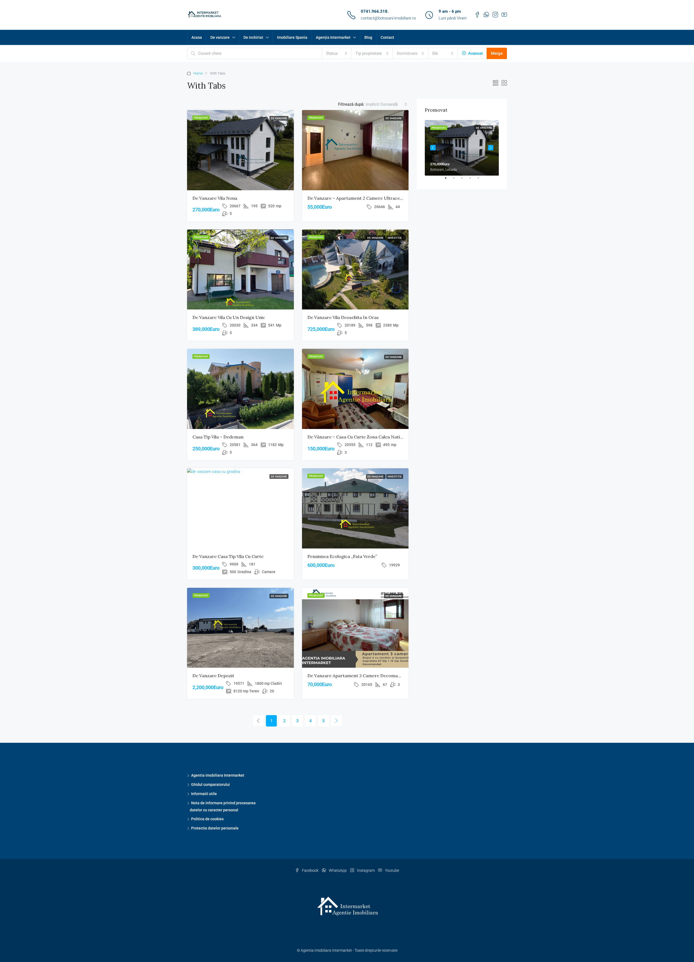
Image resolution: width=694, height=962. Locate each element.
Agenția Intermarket (333, 37)
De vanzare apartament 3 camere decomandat (357, 675)
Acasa (196, 37)
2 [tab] (456, 180)
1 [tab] (448, 180)
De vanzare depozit (213, 675)
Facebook (310, 870)
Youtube (391, 870)
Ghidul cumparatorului (210, 784)
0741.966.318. (374, 11)
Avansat (475, 53)
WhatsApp (338, 870)
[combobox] (337, 53)
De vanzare (220, 37)
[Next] (336, 720)
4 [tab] (472, 180)
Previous (433, 147)
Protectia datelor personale (215, 828)
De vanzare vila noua (214, 198)
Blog (368, 37)
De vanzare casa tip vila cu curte (228, 556)
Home (198, 73)
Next (490, 147)
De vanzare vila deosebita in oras (343, 317)
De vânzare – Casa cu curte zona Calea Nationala (359, 437)
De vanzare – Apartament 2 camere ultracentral (358, 198)
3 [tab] (464, 180)
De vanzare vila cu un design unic (228, 317)
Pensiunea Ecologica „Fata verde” (342, 556)
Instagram (365, 870)
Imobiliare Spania (292, 37)
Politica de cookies (207, 819)
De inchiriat (253, 37)
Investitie (395, 237)
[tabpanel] (462, 148)
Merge (497, 53)
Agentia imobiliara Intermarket (217, 775)
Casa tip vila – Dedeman (217, 437)
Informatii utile (204, 794)
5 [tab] (481, 180)
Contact (387, 37)
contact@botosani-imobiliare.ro (388, 18)
